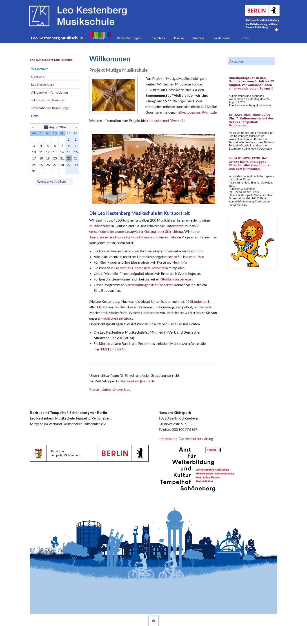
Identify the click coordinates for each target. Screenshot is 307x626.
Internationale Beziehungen (51, 108)
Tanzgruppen (99, 237)
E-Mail (173, 324)
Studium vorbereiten (177, 279)
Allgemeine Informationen (49, 92)
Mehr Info (195, 251)
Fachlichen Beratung (117, 318)
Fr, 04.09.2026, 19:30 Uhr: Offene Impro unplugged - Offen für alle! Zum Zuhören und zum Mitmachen (250, 164)
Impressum (167, 438)
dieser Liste (195, 256)
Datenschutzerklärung (196, 438)
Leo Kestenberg (42, 84)
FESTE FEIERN (112, 349)
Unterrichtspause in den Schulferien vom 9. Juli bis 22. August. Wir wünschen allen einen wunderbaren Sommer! (252, 83)
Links (34, 116)
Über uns (37, 77)
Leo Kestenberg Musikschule (51, 60)
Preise (94, 389)
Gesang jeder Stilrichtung (163, 231)
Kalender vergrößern (51, 181)
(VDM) (128, 338)
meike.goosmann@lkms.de (196, 112)
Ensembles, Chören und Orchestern (141, 268)
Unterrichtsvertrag (116, 389)
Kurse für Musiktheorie (134, 237)
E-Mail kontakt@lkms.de (135, 381)
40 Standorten (196, 301)
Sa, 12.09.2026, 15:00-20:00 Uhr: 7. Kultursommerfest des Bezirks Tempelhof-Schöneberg (251, 120)
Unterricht (173, 226)
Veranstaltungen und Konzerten (149, 285)
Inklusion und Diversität (167, 120)
